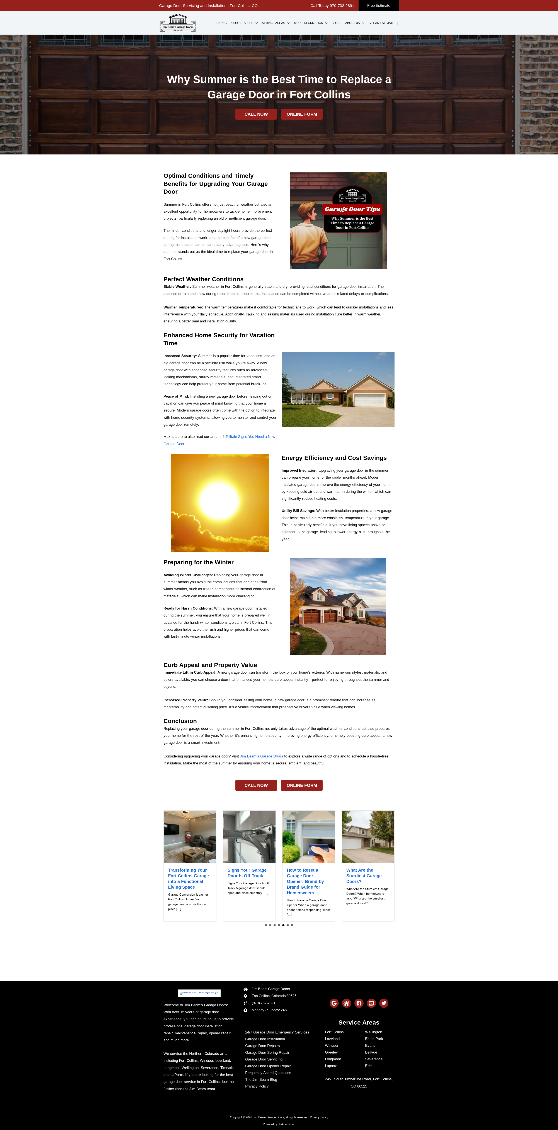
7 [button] (292, 925)
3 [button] (275, 925)
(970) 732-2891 (264, 1003)
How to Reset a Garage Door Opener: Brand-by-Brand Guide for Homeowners (247, 881)
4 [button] (279, 925)
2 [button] (270, 925)
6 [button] (288, 925)
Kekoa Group (287, 1124)
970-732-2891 (342, 5)
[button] (379, 5)
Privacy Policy (319, 1117)
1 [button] (266, 925)
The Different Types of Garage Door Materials (366, 876)
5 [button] (283, 925)
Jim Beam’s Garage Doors (261, 756)
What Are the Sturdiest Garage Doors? (304, 876)
